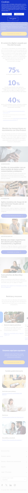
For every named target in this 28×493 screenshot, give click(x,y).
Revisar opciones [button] (13, 18)
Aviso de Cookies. (4, 10)
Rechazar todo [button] (19, 14)
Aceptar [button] (6, 14)
